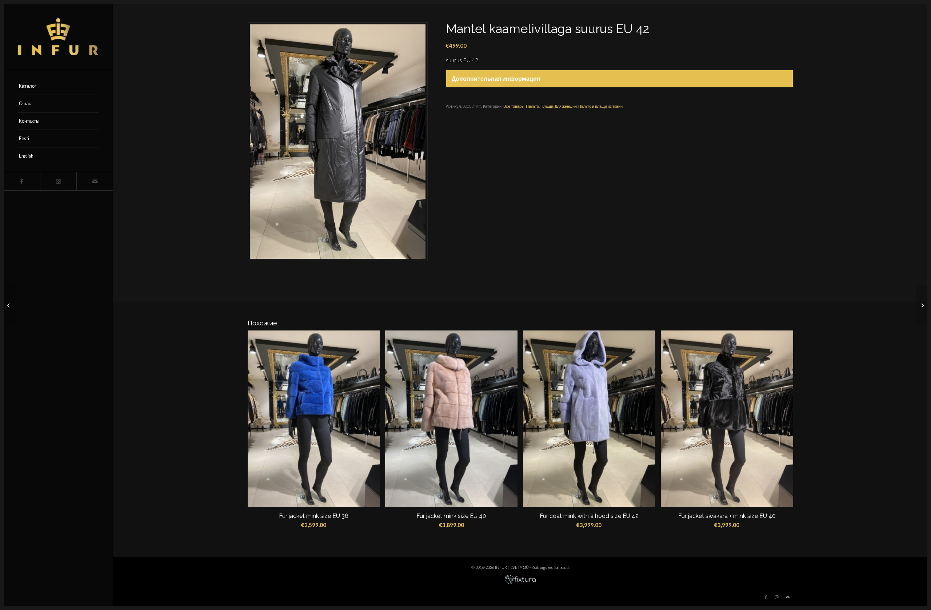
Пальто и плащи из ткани (600, 106)
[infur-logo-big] (58, 36)
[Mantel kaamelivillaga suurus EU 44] (921, 305)
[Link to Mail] (94, 181)
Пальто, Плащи (539, 106)
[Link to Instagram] (58, 181)
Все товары (513, 106)
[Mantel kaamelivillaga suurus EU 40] (9, 305)
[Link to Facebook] (22, 181)
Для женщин (566, 106)
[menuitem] (58, 86)
